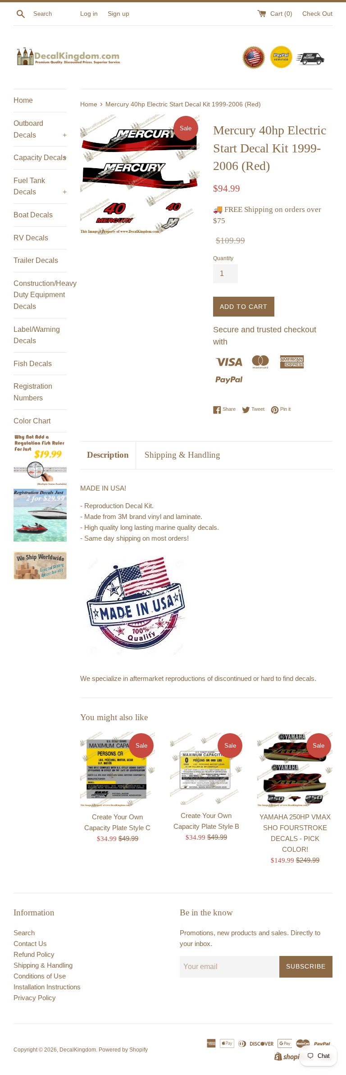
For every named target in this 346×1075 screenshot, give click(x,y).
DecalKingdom (77, 1050)
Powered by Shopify (123, 1050)
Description (108, 454)
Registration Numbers (33, 392)
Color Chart (32, 421)
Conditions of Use (40, 976)
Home (23, 100)
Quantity (223, 258)
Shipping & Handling (182, 454)
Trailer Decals (36, 260)
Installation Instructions (47, 987)
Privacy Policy (35, 997)
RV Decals (31, 238)
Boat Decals (33, 215)
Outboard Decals (40, 129)
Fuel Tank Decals (40, 186)
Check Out (317, 13)
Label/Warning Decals (37, 335)
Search (24, 933)
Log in (89, 13)
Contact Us (30, 943)
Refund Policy (34, 954)
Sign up (118, 13)
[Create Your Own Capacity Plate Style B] (206, 769)
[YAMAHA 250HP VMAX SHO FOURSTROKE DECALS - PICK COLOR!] (294, 769)
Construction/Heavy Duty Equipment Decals (40, 295)
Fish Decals (33, 364)
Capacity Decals (40, 157)
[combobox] (55, 14)
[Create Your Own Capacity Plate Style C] (117, 769)
